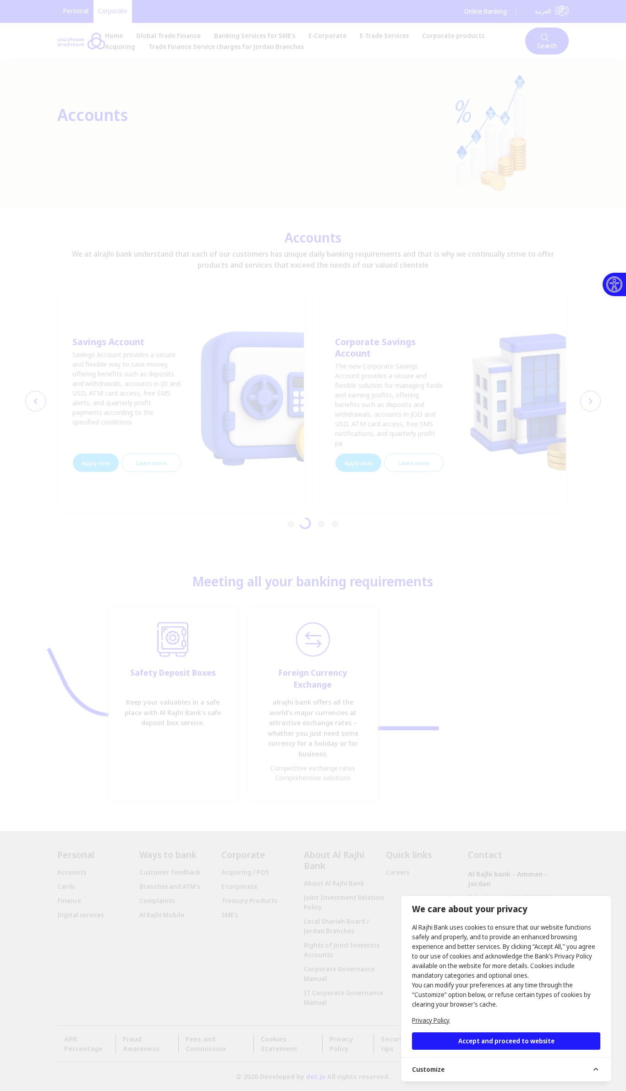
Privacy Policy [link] (430, 1020)
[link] (614, 284)
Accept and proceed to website (506, 1040)
